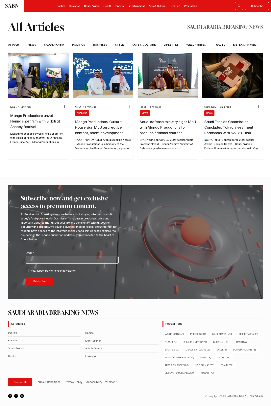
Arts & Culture (93, 348)
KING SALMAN (206, 365)
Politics (12, 332)
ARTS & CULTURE (144, 44)
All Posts (14, 44)
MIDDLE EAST (249, 333)
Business (13, 340)
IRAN (242, 341)
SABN (12, 6)
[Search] (239, 6)
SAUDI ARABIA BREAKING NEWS (53, 312)
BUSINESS (100, 44)
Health (12, 356)
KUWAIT (208, 372)
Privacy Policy (73, 382)
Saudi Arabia (16, 348)
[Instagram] (10, 396)
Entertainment (93, 340)
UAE (222, 349)
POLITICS (78, 44)
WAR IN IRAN (175, 333)
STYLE (119, 44)
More (236, 44)
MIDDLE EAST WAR (198, 349)
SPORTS (173, 349)
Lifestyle (90, 356)
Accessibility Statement (101, 382)
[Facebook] (16, 396)
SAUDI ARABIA (54, 44)
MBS (206, 357)
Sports (89, 332)
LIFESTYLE (171, 44)
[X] (22, 396)
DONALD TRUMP (245, 349)
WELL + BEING (196, 44)
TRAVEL (219, 44)
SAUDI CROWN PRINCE (180, 357)
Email (30, 252)
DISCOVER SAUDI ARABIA (181, 372)
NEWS (32, 44)
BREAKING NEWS (196, 341)
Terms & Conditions (48, 382)
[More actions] (66, 106)
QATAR (225, 357)
